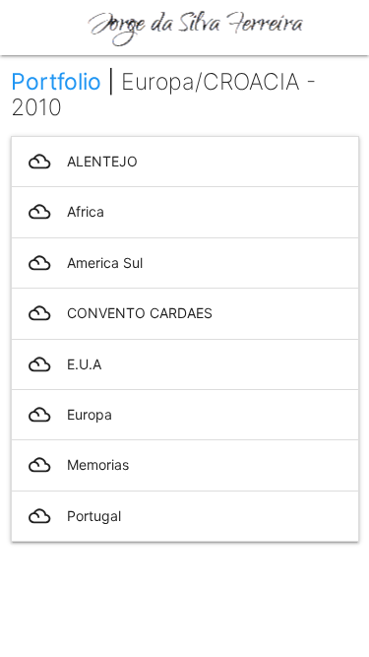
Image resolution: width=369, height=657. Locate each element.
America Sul (86, 263)
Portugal (75, 516)
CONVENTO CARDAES (121, 313)
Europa (70, 415)
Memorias (79, 465)
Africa (66, 212)
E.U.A (65, 364)
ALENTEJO (83, 161)
